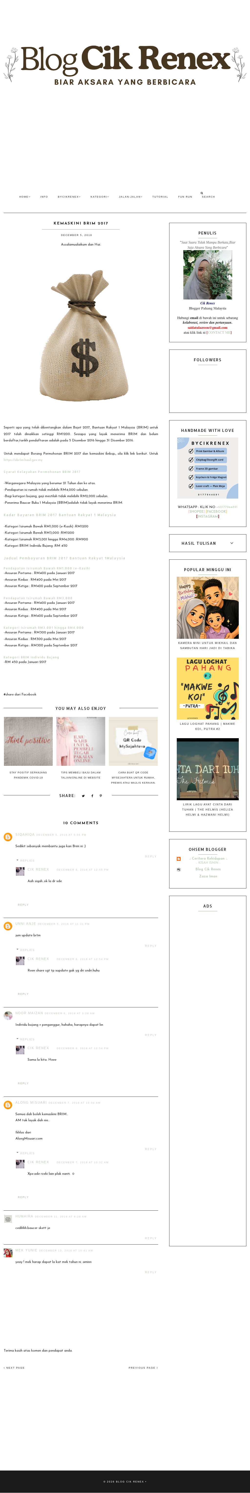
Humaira (24, 1216)
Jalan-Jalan (130, 196)
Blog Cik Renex (208, 869)
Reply (151, 856)
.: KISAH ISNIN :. (208, 862)
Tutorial (160, 196)
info (44, 196)
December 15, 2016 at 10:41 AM (66, 1250)
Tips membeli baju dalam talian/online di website (81, 775)
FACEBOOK (216, 512)
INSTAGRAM (208, 517)
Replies (27, 860)
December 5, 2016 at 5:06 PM (61, 834)
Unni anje (25, 924)
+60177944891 (227, 507)
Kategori (99, 196)
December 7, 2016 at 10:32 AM (83, 1162)
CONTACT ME (219, 332)
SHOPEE (196, 512)
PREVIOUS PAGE (143, 1367)
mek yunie (26, 1250)
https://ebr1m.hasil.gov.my (23, 460)
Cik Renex (38, 869)
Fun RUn (185, 196)
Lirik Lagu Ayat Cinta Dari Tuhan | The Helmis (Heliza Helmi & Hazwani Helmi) (207, 809)
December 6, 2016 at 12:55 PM (83, 869)
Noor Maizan (29, 1013)
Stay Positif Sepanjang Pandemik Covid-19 (28, 775)
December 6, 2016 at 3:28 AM (70, 1013)
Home (24, 196)
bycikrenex (68, 196)
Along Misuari (31, 1102)
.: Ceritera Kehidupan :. (208, 859)
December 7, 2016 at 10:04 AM (75, 1102)
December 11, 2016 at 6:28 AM (61, 1216)
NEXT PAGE (15, 1367)
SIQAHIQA (25, 834)
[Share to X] (83, 796)
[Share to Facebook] (92, 796)
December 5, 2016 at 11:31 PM (64, 924)
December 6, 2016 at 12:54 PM (83, 959)
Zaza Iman (208, 876)
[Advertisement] (125, 142)
